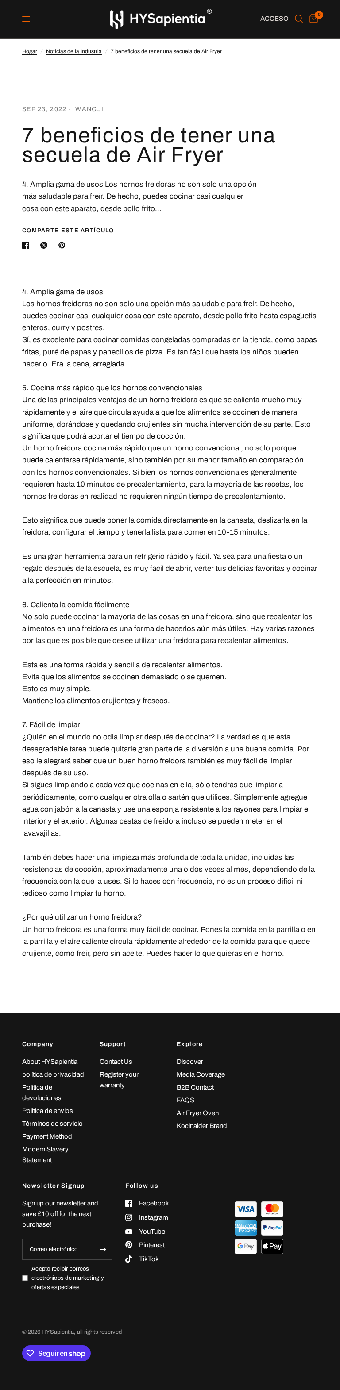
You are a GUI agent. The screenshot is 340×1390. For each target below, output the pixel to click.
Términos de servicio (52, 1123)
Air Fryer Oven (198, 1113)
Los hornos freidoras (57, 304)
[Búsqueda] (299, 19)
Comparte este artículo (68, 231)
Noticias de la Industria (74, 51)
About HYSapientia (49, 1061)
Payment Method (47, 1136)
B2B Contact (195, 1087)
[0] (312, 19)
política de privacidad (53, 1074)
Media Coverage (201, 1074)
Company (38, 1044)
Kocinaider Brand (202, 1125)
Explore (190, 1044)
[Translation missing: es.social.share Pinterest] (63, 245)
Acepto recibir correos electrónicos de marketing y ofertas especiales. (67, 1278)
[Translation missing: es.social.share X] (45, 245)
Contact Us (116, 1061)
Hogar (29, 51)
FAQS (185, 1100)
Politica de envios (47, 1110)
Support (113, 1044)
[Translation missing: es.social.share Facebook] (27, 245)
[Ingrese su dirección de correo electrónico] (103, 1249)
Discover (190, 1061)
